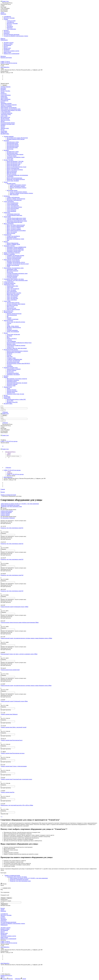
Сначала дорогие (5, 515)
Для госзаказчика (11, 29)
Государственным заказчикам (11, 34)
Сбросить (9, 898)
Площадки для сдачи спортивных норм (20, 881)
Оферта (3, 976)
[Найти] (4, 410)
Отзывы (6, 19)
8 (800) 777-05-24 (5, 61)
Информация (4, 924)
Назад (9, 453)
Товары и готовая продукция (12, 875)
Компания (3, 911)
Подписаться (4, 904)
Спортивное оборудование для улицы (17, 876)
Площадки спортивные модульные (19, 879)
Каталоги (9, 24)
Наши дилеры (7, 52)
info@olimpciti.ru (5, 67)
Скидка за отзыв (11, 20)
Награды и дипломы (9, 18)
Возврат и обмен (8, 44)
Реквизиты (10, 27)
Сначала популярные (6, 512)
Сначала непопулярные (7, 511)
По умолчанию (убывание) (8, 517)
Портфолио (7, 49)
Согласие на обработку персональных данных (16, 36)
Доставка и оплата (8, 42)
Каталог (3, 908)
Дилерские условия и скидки (11, 50)
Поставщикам (7, 45)
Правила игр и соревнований (11, 53)
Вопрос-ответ (7, 48)
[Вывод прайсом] (3, 519)
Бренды (6, 46)
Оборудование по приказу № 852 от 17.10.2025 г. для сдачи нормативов (29, 878)
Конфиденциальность (6, 975)
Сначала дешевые (5, 513)
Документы (10, 26)
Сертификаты (7, 16)
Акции (2, 909)
